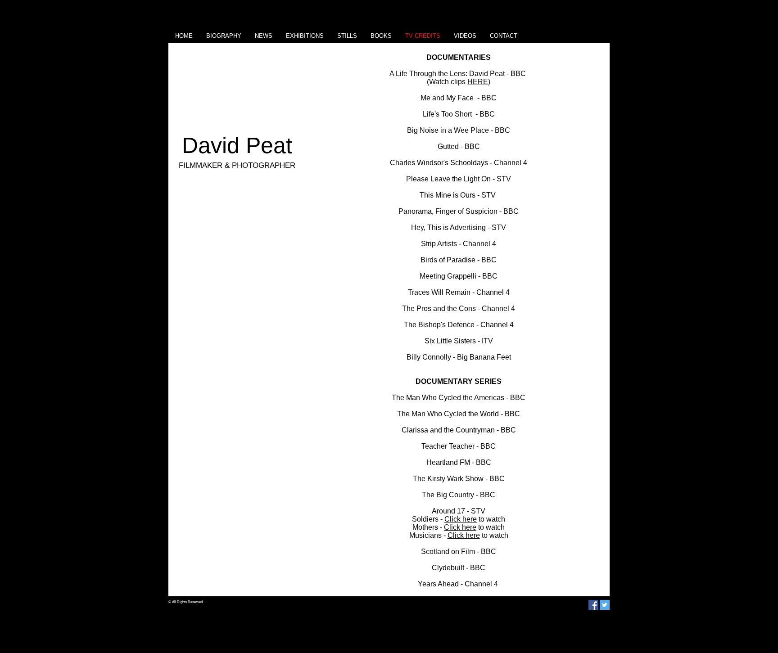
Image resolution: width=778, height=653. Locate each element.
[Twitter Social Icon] (605, 605)
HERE (477, 82)
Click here (460, 519)
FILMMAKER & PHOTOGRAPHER (237, 165)
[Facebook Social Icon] (593, 605)
